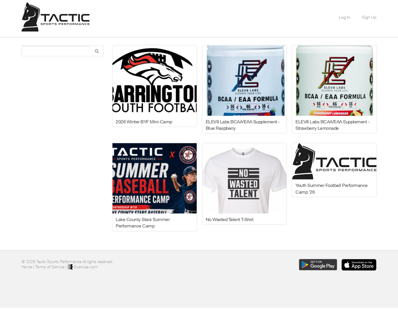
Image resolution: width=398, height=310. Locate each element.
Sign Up (369, 17)
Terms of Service (49, 267)
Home (27, 267)
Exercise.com (85, 267)
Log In (344, 17)
